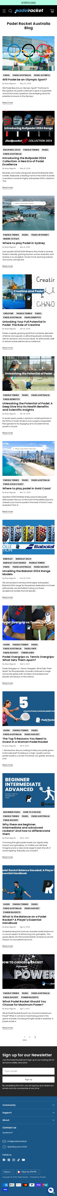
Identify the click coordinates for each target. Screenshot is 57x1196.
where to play (11, 239)
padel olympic (42, 75)
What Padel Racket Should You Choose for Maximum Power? (24, 1003)
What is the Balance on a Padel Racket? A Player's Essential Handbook (24, 920)
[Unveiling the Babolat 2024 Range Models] (28, 537)
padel (6, 75)
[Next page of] (35, 1037)
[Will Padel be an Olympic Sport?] (28, 53)
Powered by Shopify (38, 1177)
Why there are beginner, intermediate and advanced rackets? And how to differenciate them (26, 829)
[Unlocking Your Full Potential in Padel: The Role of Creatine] (28, 291)
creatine (8, 313)
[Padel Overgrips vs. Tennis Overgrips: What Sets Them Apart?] (28, 623)
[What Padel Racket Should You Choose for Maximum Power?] (28, 971)
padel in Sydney (40, 235)
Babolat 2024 (23, 559)
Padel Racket (23, 1177)
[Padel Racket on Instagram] (14, 1160)
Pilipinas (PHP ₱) (28, 1171)
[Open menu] (4, 11)
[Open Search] (10, 11)
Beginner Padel (11, 812)
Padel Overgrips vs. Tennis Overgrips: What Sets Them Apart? (28, 658)
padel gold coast (13, 484)
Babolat (8, 559)
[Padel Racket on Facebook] (4, 1160)
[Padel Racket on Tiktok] (18, 1160)
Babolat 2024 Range (14, 563)
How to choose (32, 812)
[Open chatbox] (51, 1190)
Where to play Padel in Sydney (23, 243)
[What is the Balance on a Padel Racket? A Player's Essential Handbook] (28, 882)
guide (6, 644)
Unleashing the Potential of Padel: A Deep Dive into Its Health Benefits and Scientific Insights (27, 406)
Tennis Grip (27, 653)
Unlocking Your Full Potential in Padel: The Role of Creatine (24, 323)
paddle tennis (31, 150)
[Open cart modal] (52, 11)
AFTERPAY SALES (28, 2)
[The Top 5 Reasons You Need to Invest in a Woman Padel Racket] (28, 708)
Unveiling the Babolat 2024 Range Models (26, 572)
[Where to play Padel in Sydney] (28, 213)
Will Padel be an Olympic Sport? (24, 79)
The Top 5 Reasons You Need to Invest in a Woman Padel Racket (25, 740)
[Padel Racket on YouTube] (23, 1160)
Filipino (7, 1171)
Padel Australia (22, 75)
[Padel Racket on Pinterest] (9, 1160)
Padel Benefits (33, 317)
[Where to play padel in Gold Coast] (28, 458)
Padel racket (41, 567)
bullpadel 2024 (11, 150)
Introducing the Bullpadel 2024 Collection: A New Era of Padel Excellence (24, 161)
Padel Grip (30, 648)
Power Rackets (12, 912)
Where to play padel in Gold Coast (26, 488)
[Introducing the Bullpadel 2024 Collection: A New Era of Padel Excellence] (28, 128)
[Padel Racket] (28, 11)
